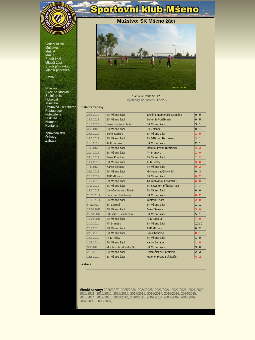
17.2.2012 (93, 180)
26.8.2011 (93, 251)
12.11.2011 (93, 199)
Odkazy (51, 137)
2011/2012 (120, 297)
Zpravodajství (55, 133)
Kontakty (51, 125)
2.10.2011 (93, 223)
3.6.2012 (92, 128)
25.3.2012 (93, 176)
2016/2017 (154, 293)
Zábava (50, 140)
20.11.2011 (93, 195)
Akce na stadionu (57, 92)
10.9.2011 (93, 242)
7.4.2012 (92, 166)
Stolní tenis (53, 96)
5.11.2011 (93, 204)
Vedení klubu (54, 44)
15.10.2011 (93, 218)
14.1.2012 (93, 185)
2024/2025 (145, 290)
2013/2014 (86, 297)
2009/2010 (154, 297)
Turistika (51, 103)
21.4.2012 (93, 157)
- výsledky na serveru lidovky (146, 100)
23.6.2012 (93, 114)
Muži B (50, 55)
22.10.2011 (93, 214)
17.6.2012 (93, 119)
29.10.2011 (93, 209)
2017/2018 (137, 293)
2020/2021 (86, 293)
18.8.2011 (93, 256)
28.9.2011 (93, 228)
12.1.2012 (93, 190)
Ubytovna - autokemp (60, 107)
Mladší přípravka (57, 70)
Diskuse (51, 118)
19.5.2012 (93, 138)
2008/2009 (171, 297)
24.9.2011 (93, 232)
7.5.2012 (92, 147)
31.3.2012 (93, 171)
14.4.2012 (93, 162)
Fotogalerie (53, 114)
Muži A (50, 51)
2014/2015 (188, 293)
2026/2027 (111, 290)
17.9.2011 (93, 237)
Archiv (50, 77)
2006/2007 (103, 301)
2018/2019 (120, 293)
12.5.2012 (93, 143)
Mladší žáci (53, 62)
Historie (50, 122)
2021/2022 (196, 290)
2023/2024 (162, 290)
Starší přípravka (56, 66)
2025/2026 (128, 290)
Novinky (51, 88)
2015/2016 (171, 293)
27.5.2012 (93, 133)
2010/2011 (137, 297)
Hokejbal (51, 99)
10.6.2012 (93, 124)
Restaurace (53, 111)
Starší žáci (53, 59)
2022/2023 (179, 290)
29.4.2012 (93, 152)
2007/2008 (86, 301)
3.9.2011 (92, 247)
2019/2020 (103, 293)
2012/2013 (103, 297)
